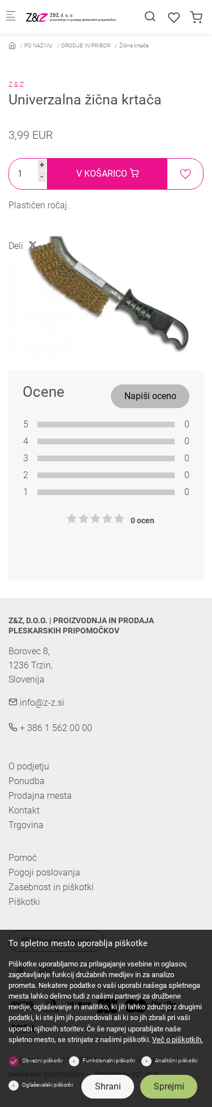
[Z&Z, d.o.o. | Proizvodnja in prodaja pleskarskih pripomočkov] (71, 16)
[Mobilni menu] (11, 17)
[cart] (196, 18)
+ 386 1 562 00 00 (55, 728)
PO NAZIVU (38, 45)
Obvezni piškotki (42, 1060)
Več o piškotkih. (177, 1039)
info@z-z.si (41, 702)
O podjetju (28, 766)
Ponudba (26, 781)
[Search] (150, 17)
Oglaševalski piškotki (47, 1085)
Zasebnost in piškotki (51, 887)
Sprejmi (169, 1086)
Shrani (108, 1086)
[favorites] (174, 18)
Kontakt (24, 810)
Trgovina (26, 825)
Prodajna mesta (40, 795)
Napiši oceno (150, 396)
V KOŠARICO (102, 173)
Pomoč (22, 858)
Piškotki (24, 902)
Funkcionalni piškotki (109, 1060)
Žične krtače (134, 45)
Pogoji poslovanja (44, 872)
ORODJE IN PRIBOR (85, 45)
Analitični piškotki (176, 1060)
